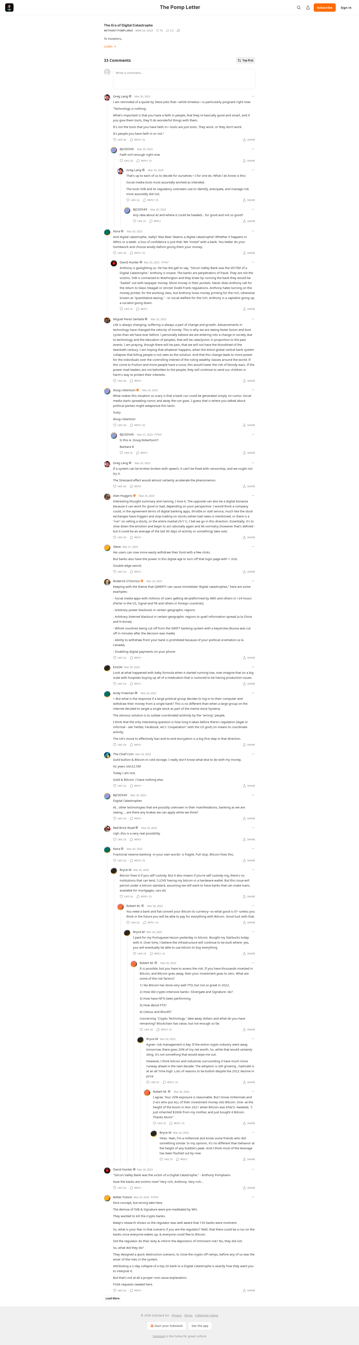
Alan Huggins (122, 495)
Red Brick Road (124, 828)
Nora (116, 231)
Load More (113, 1298)
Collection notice (206, 1315)
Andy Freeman (123, 693)
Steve (117, 546)
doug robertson (124, 390)
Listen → (110, 46)
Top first (247, 60)
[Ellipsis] (253, 96)
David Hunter (129, 262)
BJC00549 (127, 149)
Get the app (200, 1326)
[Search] (299, 7)
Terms (188, 1315)
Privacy (177, 1315)
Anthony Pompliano (118, 30)
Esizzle (117, 667)
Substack (159, 1336)
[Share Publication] (308, 7)
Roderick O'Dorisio (126, 581)
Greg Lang (120, 96)
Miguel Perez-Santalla (128, 319)
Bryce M (126, 870)
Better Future (122, 1197)
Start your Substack (168, 1326)
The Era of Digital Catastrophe (128, 25)
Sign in (346, 7)
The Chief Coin (123, 754)
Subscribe (324, 7)
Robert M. (133, 906)
